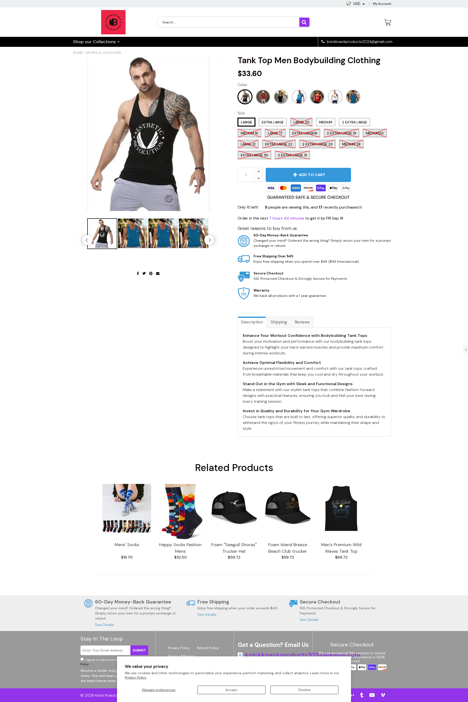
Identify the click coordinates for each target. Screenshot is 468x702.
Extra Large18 (304, 133)
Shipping (279, 322)
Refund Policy (208, 648)
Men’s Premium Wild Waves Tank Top (341, 548)
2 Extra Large (354, 122)
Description (252, 322)
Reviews (302, 322)
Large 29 (301, 122)
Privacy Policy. (136, 677)
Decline (304, 690)
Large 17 (275, 133)
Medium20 (375, 133)
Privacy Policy (179, 648)
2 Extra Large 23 (317, 144)
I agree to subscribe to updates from (114, 662)
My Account (382, 3)
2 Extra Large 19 (341, 133)
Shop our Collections (95, 42)
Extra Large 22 (278, 144)
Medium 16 (249, 133)
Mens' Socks (127, 545)
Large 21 (248, 144)
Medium (325, 122)
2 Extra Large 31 (292, 155)
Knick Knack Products (114, 695)
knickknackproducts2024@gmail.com (359, 42)
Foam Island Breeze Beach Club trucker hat (287, 548)
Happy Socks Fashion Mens (180, 548)
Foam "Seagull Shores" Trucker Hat (234, 548)
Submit (139, 650)
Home (78, 52)
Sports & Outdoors (103, 52)
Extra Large (273, 122)
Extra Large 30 (254, 155)
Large (246, 122)
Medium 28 (351, 144)
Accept (231, 690)
